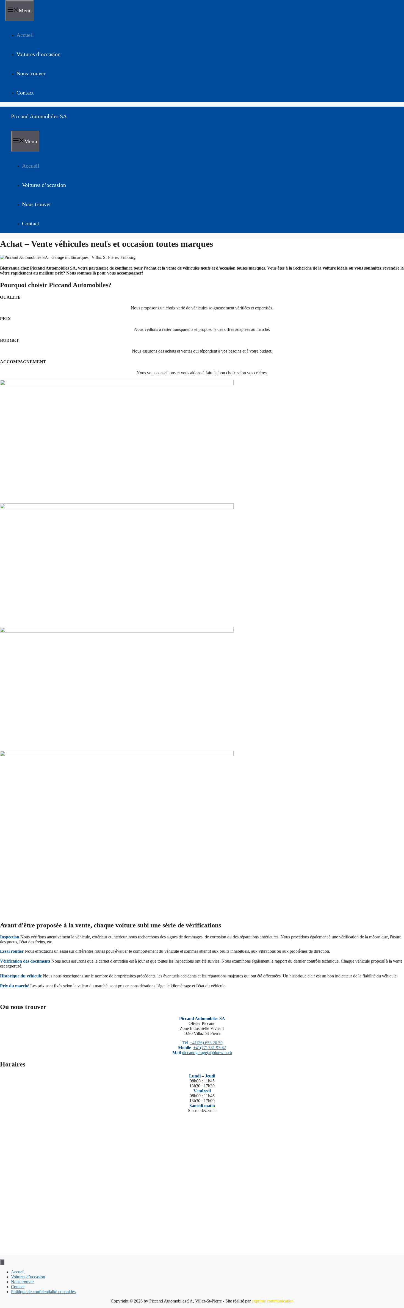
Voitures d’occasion (38, 54)
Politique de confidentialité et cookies (43, 1291)
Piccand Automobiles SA (39, 116)
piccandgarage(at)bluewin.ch (207, 1052)
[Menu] (2, 1262)
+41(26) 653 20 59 (206, 1042)
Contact (25, 93)
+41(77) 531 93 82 (209, 1047)
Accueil (25, 35)
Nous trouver (31, 73)
